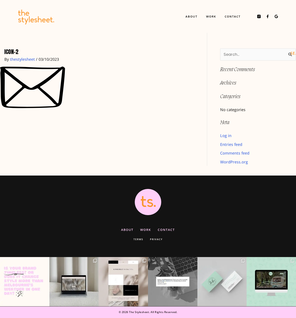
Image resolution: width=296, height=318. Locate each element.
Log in (225, 135)
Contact (233, 16)
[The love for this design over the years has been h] (74, 281)
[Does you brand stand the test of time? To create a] (24, 281)
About (191, 16)
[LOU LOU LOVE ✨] (172, 281)
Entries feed (231, 144)
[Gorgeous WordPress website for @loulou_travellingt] (271, 281)
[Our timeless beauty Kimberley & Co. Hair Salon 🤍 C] (123, 281)
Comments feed (234, 153)
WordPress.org (234, 162)
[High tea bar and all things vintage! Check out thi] (222, 281)
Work (211, 16)
